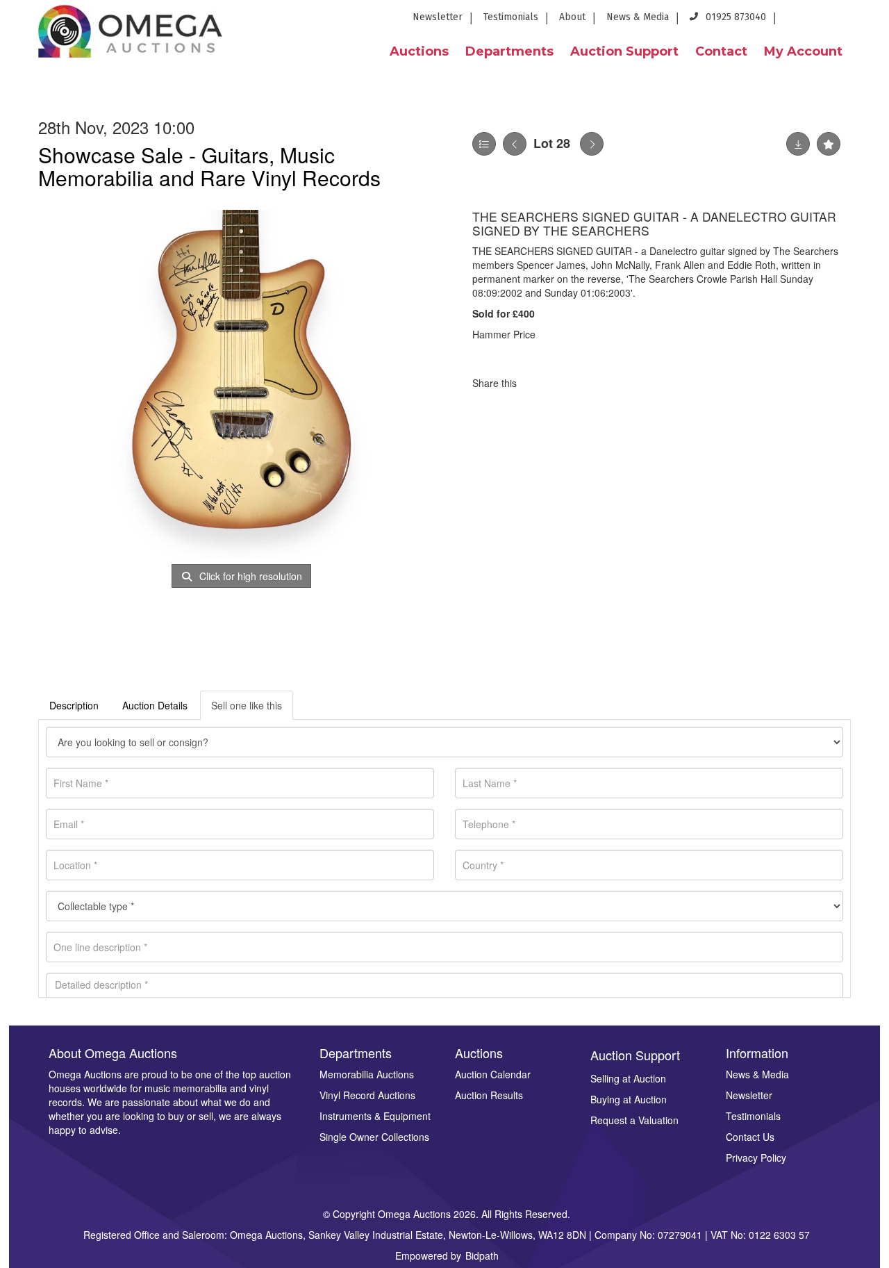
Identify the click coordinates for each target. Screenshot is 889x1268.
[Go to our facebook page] (796, 21)
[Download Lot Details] (798, 144)
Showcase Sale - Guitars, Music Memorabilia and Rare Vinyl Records (209, 166)
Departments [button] (509, 51)
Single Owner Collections (374, 1137)
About (572, 17)
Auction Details (155, 705)
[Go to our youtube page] (847, 21)
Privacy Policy (756, 1157)
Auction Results (489, 1095)
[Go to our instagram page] (869, 21)
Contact (721, 51)
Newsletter (438, 17)
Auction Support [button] (624, 51)
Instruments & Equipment (375, 1116)
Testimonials (510, 17)
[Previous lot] (514, 144)
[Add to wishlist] (828, 144)
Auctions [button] (419, 51)
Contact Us (750, 1137)
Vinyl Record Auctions (367, 1095)
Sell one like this (246, 705)
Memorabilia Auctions (366, 1074)
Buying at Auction (628, 1099)
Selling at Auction (628, 1078)
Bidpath (482, 1255)
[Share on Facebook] (539, 383)
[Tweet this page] (569, 383)
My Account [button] (803, 51)
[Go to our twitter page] (822, 21)
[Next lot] (592, 144)
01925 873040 (734, 17)
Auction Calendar (493, 1074)
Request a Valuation (634, 1120)
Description (74, 705)
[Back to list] (484, 144)
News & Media (637, 17)
